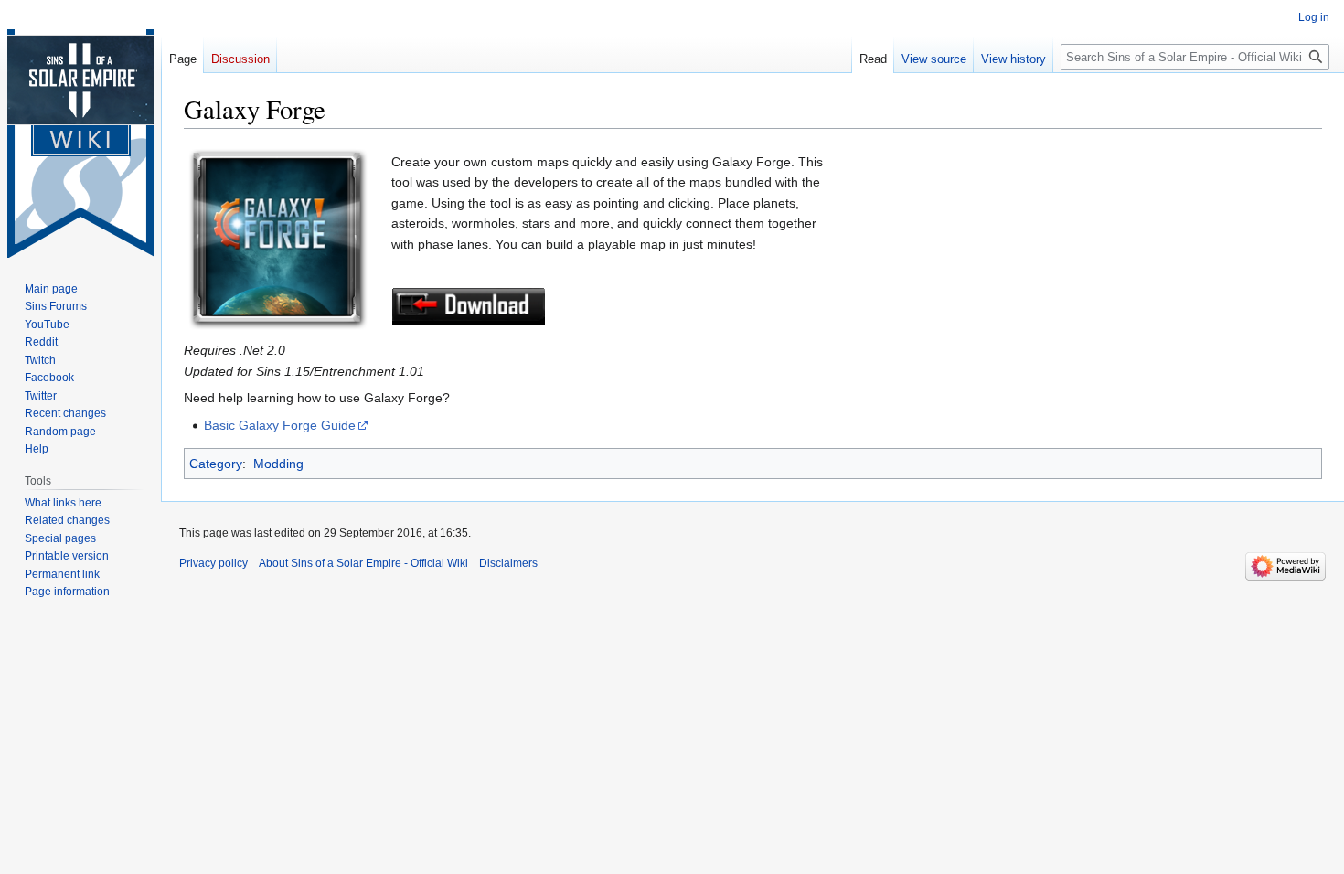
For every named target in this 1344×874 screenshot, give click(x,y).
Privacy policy (213, 563)
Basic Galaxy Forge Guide (280, 425)
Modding (278, 463)
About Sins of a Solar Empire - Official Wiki (363, 563)
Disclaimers (508, 563)
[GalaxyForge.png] (277, 237)
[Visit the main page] (80, 143)
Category (215, 463)
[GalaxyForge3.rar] (468, 305)
